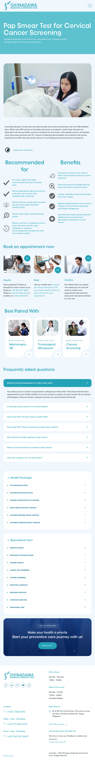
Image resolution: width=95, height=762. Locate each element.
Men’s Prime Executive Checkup (23, 508)
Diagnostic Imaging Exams (21, 555)
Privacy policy (8, 756)
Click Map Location (56, 724)
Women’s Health (17, 563)
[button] (47, 383)
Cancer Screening (18, 577)
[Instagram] (17, 685)
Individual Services (18, 592)
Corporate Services (18, 600)
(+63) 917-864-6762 (19, 293)
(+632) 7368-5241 (20, 296)
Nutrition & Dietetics (19, 585)
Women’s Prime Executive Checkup (24, 500)
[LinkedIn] (11, 685)
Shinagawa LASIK (17, 607)
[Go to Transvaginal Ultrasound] (47, 337)
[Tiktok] (29, 685)
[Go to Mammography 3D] (19, 337)
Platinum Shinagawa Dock (21, 493)
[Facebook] (5, 685)
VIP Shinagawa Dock (19, 485)
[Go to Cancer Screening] (76, 337)
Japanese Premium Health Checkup (24, 515)
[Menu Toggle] (89, 6)
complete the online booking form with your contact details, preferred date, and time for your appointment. (47, 290)
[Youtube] (23, 685)
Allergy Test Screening (19, 570)
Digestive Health (17, 548)
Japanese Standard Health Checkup (25, 522)
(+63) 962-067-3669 (19, 290)
